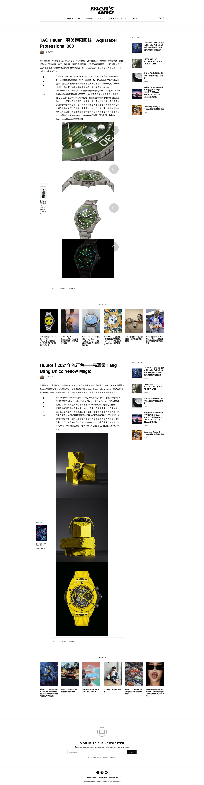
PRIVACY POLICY (91, 777)
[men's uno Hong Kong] (102, 10)
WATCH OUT (63, 288)
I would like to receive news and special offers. (103, 757)
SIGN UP (131, 752)
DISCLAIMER (103, 777)
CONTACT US (113, 777)
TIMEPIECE (72, 288)
